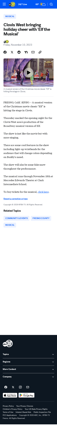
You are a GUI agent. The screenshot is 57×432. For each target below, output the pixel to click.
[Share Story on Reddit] (19, 52)
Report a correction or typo (15, 198)
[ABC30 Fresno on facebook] (6, 387)
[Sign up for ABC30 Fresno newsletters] (28, 387)
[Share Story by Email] (33, 52)
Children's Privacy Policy (12, 409)
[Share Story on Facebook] (5, 52)
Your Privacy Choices (24, 406)
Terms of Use (8, 412)
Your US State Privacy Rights (36, 409)
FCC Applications (10, 415)
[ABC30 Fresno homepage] (12, 4)
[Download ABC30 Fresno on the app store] (10, 395)
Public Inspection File (42, 412)
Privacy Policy (8, 406)
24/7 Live (22, 4)
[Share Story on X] (12, 52)
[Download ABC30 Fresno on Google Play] (27, 395)
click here (43, 191)
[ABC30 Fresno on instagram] (20, 387)
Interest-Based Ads (23, 412)
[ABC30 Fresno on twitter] (13, 387)
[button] (4, 4)
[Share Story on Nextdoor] (26, 52)
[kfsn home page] (8, 343)
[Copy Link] (40, 52)
